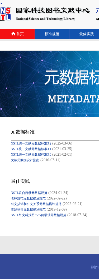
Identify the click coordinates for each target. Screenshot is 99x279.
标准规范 (52, 34)
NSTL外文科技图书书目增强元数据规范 (38, 215)
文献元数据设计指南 (25, 160)
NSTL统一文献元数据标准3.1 (31, 149)
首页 (20, 34)
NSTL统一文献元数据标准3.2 (31, 143)
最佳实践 (86, 34)
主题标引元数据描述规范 (28, 209)
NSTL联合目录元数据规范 (29, 193)
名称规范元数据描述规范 (28, 198)
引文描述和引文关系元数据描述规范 (36, 204)
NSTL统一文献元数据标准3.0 (31, 154)
